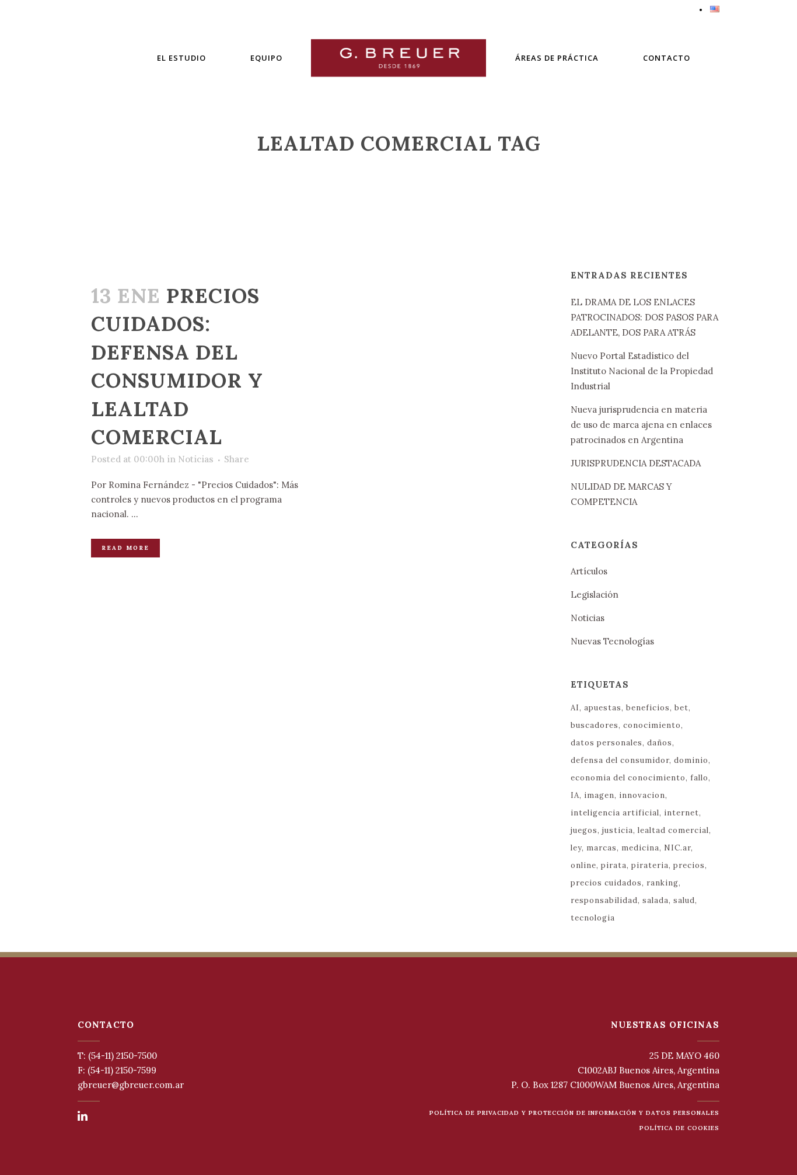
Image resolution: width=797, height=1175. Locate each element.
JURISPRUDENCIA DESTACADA (636, 463)
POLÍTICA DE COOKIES (679, 1128)
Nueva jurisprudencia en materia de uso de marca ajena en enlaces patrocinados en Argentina (641, 424)
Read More (125, 548)
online (583, 865)
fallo (699, 778)
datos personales (606, 743)
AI (575, 708)
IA (575, 795)
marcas (601, 848)
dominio (691, 760)
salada (655, 900)
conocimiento (652, 725)
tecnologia (593, 918)
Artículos (589, 571)
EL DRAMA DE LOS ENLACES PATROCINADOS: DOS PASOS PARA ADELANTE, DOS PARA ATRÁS (644, 317)
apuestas (602, 708)
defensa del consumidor (620, 760)
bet (681, 708)
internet (681, 813)
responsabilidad (604, 900)
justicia (617, 830)
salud (684, 900)
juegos (584, 830)
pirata (614, 865)
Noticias (196, 459)
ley (576, 848)
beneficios (648, 708)
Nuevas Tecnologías (612, 641)
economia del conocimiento (628, 778)
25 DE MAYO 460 (684, 1055)
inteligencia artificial (615, 813)
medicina (640, 848)
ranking (662, 883)
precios (689, 865)
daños (659, 743)
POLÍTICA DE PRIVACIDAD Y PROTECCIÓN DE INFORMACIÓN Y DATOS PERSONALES (574, 1113)
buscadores (594, 725)
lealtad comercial (673, 830)
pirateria (650, 865)
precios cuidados (606, 883)
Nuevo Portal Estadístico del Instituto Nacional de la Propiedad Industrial (642, 371)
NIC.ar (677, 848)
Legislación (594, 594)
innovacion (642, 795)
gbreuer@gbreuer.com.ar (131, 1084)
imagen (599, 795)
